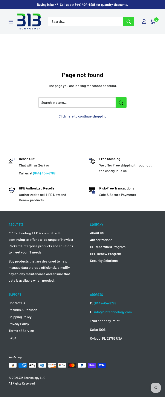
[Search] (128, 21)
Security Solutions (104, 260)
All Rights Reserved (22, 383)
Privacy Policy (19, 324)
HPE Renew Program (105, 254)
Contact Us (17, 303)
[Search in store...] (121, 102)
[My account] (144, 21)
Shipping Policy (20, 317)
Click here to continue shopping (83, 116)
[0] (153, 21)
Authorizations (101, 240)
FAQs (12, 338)
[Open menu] (11, 21)
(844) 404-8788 (44, 173)
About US (97, 233)
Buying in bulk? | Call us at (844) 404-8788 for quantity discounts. (82, 4)
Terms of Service (21, 330)
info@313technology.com (113, 312)
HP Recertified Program (107, 247)
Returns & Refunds (23, 310)
